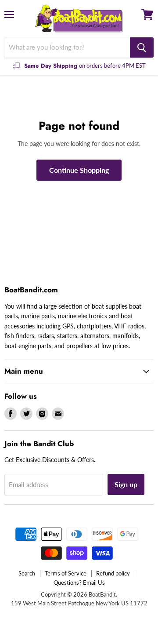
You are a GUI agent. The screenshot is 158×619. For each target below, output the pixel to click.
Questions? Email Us (79, 582)
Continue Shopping (79, 170)
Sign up (126, 484)
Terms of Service (65, 573)
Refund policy (113, 573)
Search (26, 573)
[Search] (142, 47)
